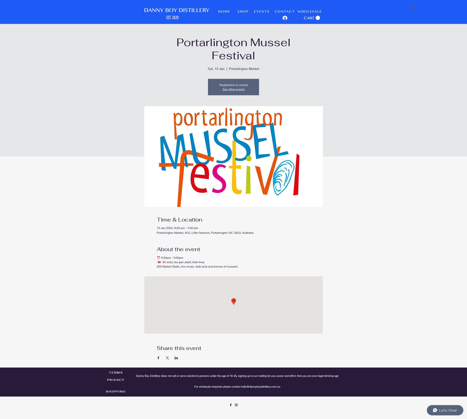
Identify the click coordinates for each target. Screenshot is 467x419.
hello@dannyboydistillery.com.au (260, 386)
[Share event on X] (167, 357)
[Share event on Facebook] (158, 357)
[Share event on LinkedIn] (176, 357)
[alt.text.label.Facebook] (231, 405)
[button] (312, 18)
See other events (234, 89)
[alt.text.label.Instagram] (236, 405)
